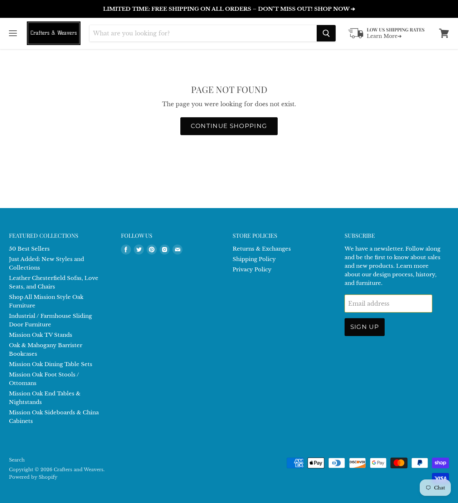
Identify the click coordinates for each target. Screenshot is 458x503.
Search (17, 460)
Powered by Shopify (33, 477)
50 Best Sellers (29, 248)
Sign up (364, 326)
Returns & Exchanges (262, 248)
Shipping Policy (254, 259)
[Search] (326, 33)
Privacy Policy (252, 269)
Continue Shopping (229, 125)
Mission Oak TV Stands (40, 334)
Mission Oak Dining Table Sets (50, 364)
